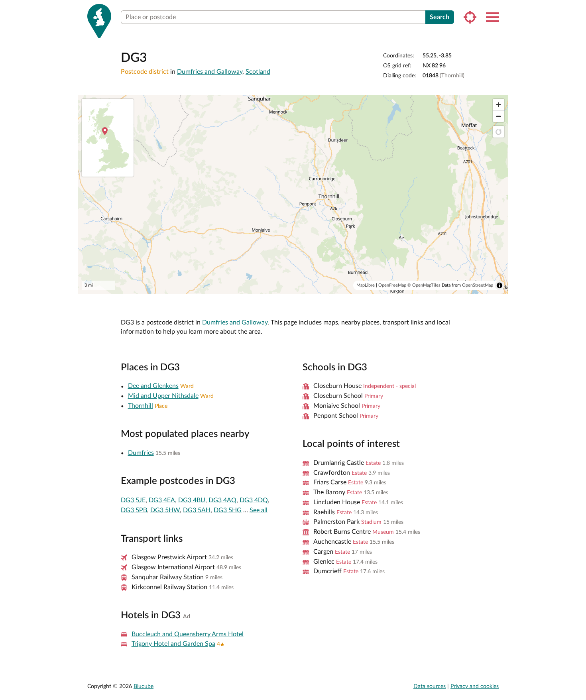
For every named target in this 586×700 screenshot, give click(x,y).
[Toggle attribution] (499, 285)
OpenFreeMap (392, 285)
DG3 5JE (133, 500)
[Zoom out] (498, 116)
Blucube (143, 686)
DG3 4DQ (254, 500)
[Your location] (470, 17)
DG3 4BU (191, 500)
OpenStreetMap (477, 285)
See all (258, 510)
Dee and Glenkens (153, 386)
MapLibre (365, 285)
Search (439, 17)
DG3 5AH (196, 510)
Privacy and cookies (474, 686)
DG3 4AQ (222, 500)
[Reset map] (498, 132)
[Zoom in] (498, 104)
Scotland (258, 72)
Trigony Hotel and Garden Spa (173, 644)
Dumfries (141, 453)
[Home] (99, 21)
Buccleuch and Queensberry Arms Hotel (188, 634)
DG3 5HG (228, 510)
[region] (293, 194)
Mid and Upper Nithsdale (163, 396)
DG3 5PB (134, 510)
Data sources (429, 686)
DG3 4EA (162, 500)
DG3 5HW (165, 510)
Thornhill (140, 406)
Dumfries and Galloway (209, 72)
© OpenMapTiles (423, 285)
